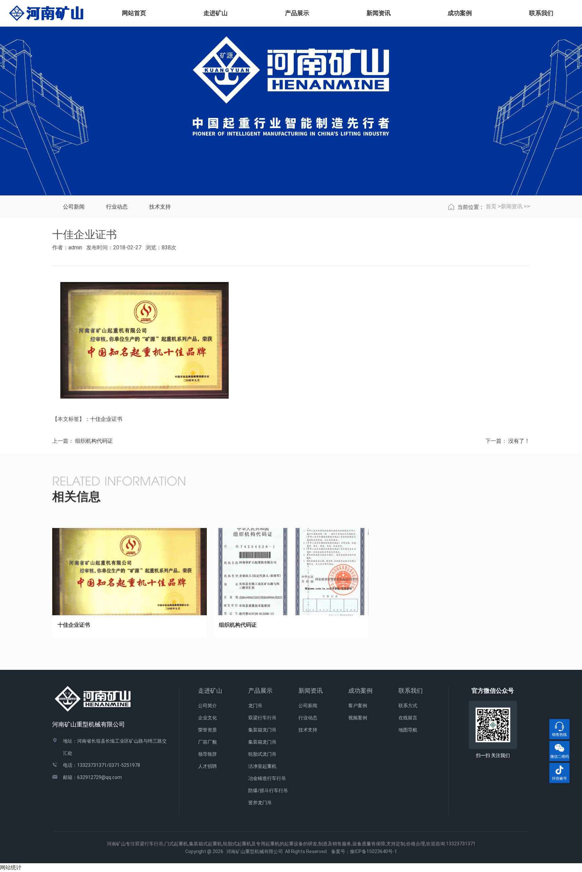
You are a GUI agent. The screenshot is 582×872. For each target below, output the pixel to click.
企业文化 (207, 717)
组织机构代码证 (94, 441)
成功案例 (360, 690)
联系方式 (407, 705)
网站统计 (11, 867)
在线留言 (407, 717)
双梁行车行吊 (262, 717)
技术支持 (160, 207)
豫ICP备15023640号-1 (373, 851)
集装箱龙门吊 (262, 730)
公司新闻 (74, 207)
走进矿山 (210, 690)
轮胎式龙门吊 (262, 754)
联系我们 (410, 690)
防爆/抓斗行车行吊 (268, 790)
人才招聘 (207, 766)
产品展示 (260, 690)
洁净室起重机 (262, 766)
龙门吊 (255, 705)
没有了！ (519, 441)
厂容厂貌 (207, 742)
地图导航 (407, 730)
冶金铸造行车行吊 (267, 778)
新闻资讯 (511, 206)
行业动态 (117, 207)
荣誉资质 (207, 730)
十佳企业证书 (106, 419)
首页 (491, 206)
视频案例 (357, 717)
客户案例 (357, 705)
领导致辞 (207, 754)
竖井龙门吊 (260, 802)
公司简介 (207, 705)
